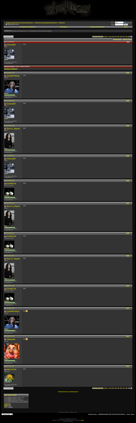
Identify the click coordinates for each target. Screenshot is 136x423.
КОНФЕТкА (11, 184)
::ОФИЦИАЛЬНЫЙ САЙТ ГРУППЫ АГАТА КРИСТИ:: (112, 414)
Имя (112, 22)
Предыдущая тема (63, 391)
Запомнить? (129, 22)
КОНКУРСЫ (62, 22)
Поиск (126, 26)
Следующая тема (73, 391)
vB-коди (6, 403)
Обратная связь (92, 414)
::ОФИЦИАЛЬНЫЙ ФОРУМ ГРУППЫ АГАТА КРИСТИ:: (19, 22)
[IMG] (5, 406)
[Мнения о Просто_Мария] (7, 148)
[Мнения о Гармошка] (8, 359)
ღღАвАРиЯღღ (13, 76)
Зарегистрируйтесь (9, 66)
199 (115, 36)
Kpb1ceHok (11, 369)
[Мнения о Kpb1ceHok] (11, 382)
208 (126, 36)
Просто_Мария (13, 129)
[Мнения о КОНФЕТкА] (9, 196)
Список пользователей (96, 26)
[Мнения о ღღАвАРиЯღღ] (8, 94)
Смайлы (6, 404)
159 (113, 36)
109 (110, 36)
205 (118, 36)
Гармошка (10, 339)
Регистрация (63, 26)
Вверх (132, 414)
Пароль (113, 24)
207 (124, 36)
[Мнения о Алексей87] (8, 60)
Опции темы (116, 39)
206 (121, 36)
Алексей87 (11, 45)
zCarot (82, 420)
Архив (128, 414)
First (105, 36)
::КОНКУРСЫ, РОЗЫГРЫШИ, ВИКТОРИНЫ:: (46, 22)
